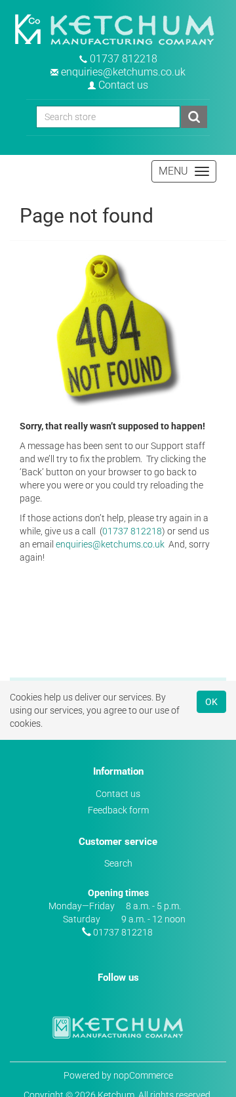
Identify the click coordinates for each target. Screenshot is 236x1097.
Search (118, 863)
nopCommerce (143, 1075)
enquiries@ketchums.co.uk (123, 72)
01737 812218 (123, 59)
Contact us (123, 85)
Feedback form (118, 810)
